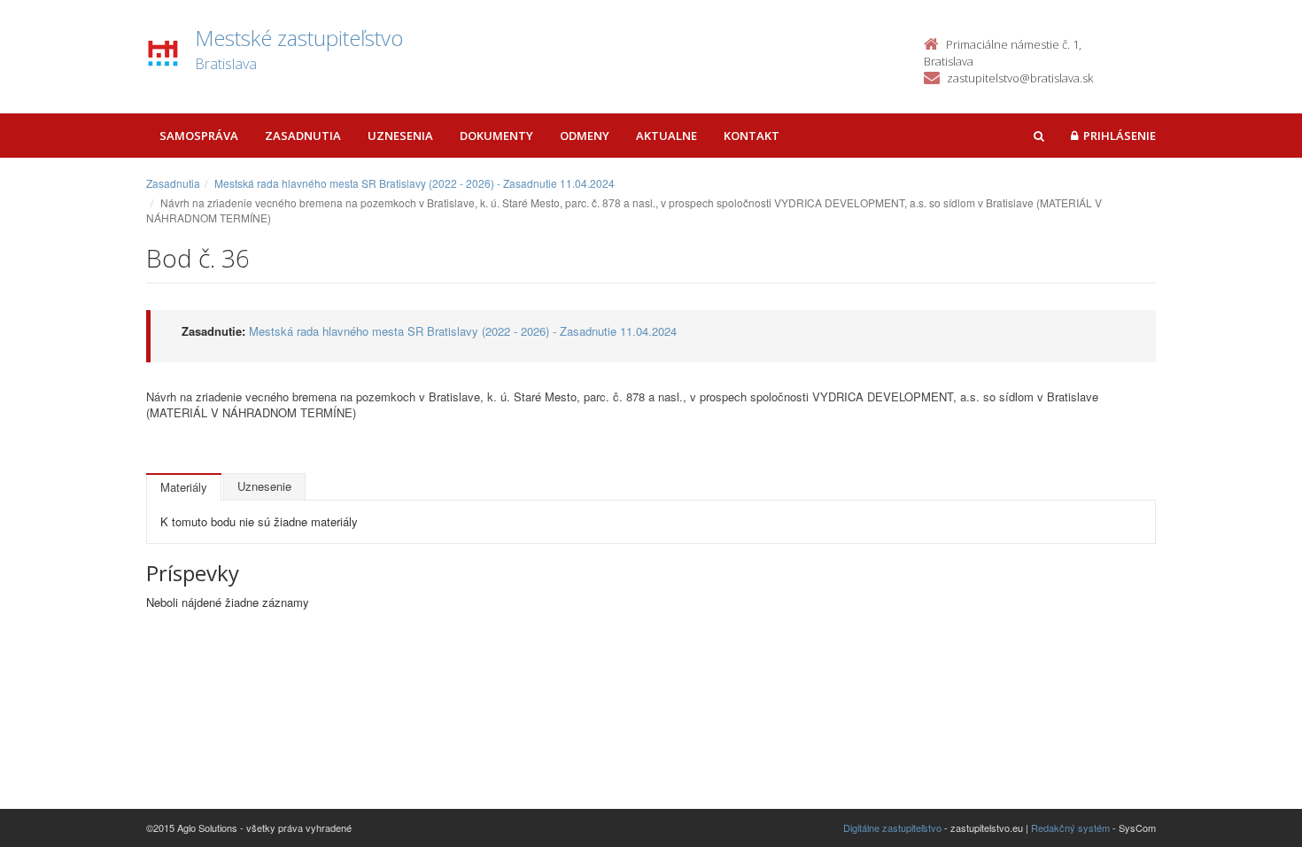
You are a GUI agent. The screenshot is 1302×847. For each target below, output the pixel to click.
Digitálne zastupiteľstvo (892, 827)
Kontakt (751, 136)
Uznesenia (400, 136)
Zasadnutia (303, 136)
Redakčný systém (1070, 827)
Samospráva (198, 136)
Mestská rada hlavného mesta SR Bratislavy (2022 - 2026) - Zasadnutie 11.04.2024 (414, 182)
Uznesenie (264, 486)
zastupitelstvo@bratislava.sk (1020, 78)
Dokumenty (496, 136)
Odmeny (584, 136)
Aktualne (666, 136)
